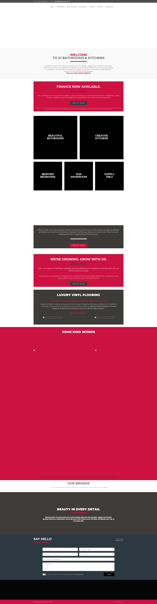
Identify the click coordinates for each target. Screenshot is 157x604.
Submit (109, 574)
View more (55, 137)
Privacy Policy (79, 574)
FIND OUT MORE (78, 103)
